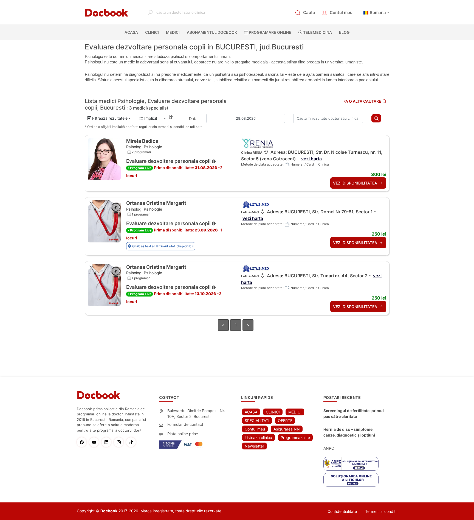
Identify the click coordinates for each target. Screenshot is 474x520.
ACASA (132, 32)
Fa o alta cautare (362, 101)
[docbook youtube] (95, 442)
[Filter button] (376, 118)
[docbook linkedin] (107, 442)
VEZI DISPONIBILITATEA (355, 183)
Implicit (153, 118)
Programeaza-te (295, 437)
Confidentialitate (342, 511)
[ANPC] (351, 464)
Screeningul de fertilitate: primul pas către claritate (353, 413)
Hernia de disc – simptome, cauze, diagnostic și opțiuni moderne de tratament (349, 432)
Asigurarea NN (286, 429)
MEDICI (173, 32)
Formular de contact (185, 424)
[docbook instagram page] (120, 442)
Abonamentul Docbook (212, 32)
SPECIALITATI (257, 420)
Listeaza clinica (258, 437)
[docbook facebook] (83, 442)
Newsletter (254, 446)
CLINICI (152, 32)
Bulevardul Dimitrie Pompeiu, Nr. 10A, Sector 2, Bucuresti (196, 413)
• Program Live (139, 168)
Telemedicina (317, 32)
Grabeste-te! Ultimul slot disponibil (162, 246)
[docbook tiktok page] (132, 442)
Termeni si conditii (381, 511)
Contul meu (341, 12)
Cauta (309, 12)
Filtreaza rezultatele (109, 118)
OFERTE (285, 420)
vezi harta (311, 158)
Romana (378, 12)
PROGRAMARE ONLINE (269, 32)
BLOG (344, 32)
